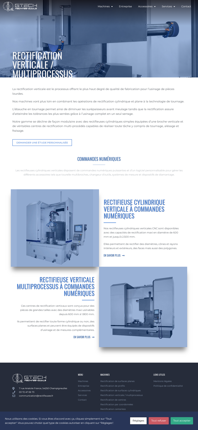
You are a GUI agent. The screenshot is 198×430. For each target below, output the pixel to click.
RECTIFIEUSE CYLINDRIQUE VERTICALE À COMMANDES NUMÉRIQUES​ (134, 208)
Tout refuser (158, 420)
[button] (42, 142)
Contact (186, 6)
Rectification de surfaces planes (117, 381)
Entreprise (125, 6)
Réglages (138, 420)
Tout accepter (181, 420)
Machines (104, 6)
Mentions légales (162, 381)
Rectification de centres (113, 399)
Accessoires (145, 6)
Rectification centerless (113, 409)
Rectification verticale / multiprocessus (121, 395)
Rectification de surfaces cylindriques (120, 390)
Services (167, 6)
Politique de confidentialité (168, 385)
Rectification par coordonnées (116, 404)
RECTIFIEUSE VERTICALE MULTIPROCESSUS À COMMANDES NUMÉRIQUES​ (55, 286)
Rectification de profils (112, 385)
